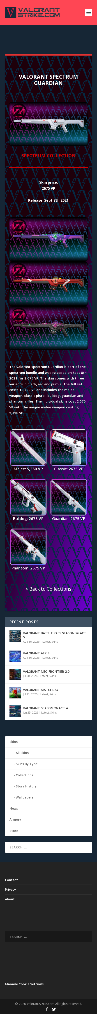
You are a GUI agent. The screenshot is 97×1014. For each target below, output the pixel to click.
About (10, 899)
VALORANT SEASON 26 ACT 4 (45, 708)
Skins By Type (26, 764)
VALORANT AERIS (36, 653)
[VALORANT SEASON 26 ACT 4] (15, 711)
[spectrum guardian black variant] (48, 349)
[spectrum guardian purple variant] (48, 260)
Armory (15, 819)
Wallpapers (24, 797)
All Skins (22, 753)
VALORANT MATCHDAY (40, 690)
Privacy (10, 889)
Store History (26, 786)
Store (13, 831)
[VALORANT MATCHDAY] (15, 692)
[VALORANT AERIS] (15, 656)
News (13, 808)
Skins (54, 642)
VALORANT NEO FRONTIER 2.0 (46, 671)
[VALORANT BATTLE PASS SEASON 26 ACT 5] (15, 636)
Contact (11, 880)
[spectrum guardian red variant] (48, 305)
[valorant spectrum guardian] (48, 145)
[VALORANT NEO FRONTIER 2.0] (15, 674)
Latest (46, 642)
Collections (24, 775)
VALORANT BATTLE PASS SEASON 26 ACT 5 (54, 635)
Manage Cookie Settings (24, 984)
